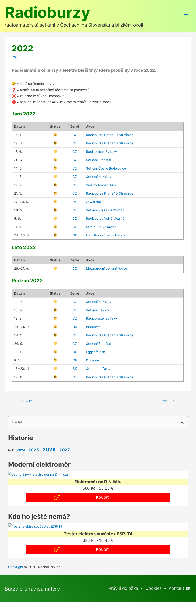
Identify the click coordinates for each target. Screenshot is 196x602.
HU (74, 327)
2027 (64, 449)
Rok (14, 57)
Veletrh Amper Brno (101, 185)
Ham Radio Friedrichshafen (107, 235)
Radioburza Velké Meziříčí (105, 218)
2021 (27, 401)
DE (75, 235)
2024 (21, 450)
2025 (33, 449)
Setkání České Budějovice (106, 168)
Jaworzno (93, 202)
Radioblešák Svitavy (101, 151)
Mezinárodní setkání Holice (106, 268)
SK (75, 227)
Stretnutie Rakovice (101, 227)
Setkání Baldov (97, 310)
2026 (49, 449)
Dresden (92, 360)
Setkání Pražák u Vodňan (105, 210)
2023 (168, 401)
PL (75, 202)
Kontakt (177, 588)
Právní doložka (123, 588)
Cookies (153, 588)
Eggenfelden (95, 352)
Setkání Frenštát (98, 160)
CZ (74, 135)
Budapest (93, 327)
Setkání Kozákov (98, 177)
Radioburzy (47, 12)
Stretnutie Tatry (98, 369)
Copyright (15, 567)
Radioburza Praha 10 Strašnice (109, 135)
